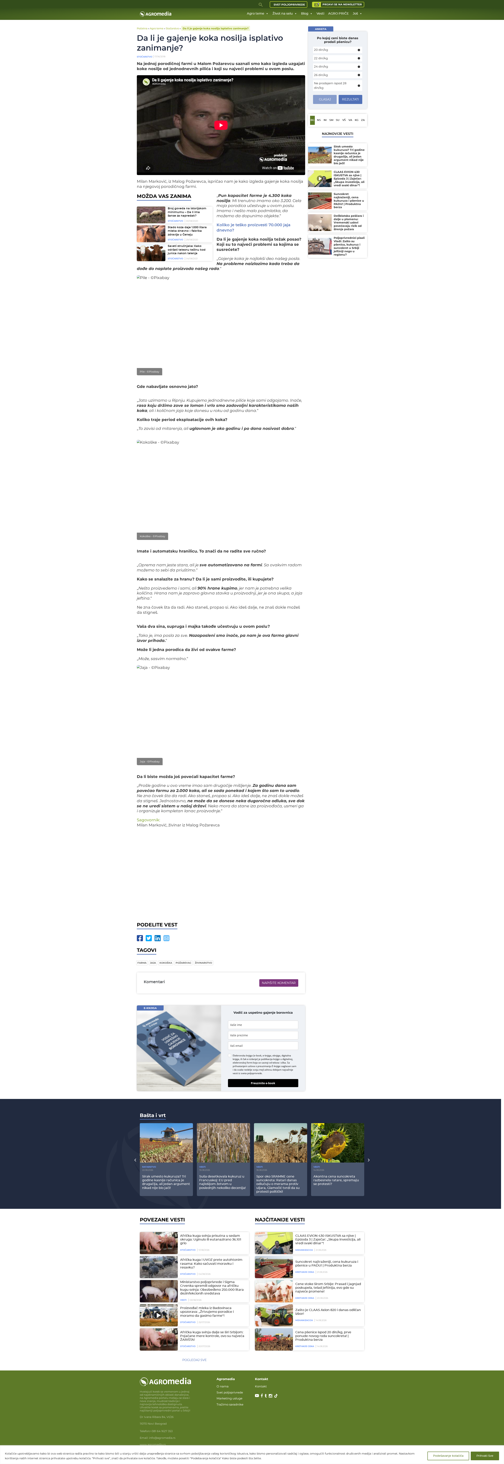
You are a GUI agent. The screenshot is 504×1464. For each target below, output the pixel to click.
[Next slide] (369, 1160)
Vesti (320, 13)
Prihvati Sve (484, 1456)
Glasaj (325, 99)
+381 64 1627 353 (161, 1431)
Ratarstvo (149, 1166)
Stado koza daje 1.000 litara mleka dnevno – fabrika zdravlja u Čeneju (187, 231)
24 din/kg (321, 66)
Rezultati (350, 99)
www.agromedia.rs (153, 1444)
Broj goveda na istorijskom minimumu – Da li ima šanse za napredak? (187, 212)
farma (141, 962)
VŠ (344, 120)
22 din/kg (321, 58)
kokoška (165, 962)
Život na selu (282, 13)
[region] (252, 1454)
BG (312, 120)
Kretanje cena (304, 1272)
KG (357, 120)
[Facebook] (140, 938)
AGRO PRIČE (338, 13)
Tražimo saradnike (230, 1404)
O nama (223, 1386)
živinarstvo (203, 962)
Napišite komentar (279, 983)
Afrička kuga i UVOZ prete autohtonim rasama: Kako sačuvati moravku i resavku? (211, 1263)
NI (325, 120)
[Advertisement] (221, 874)
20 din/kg (321, 50)
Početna (142, 28)
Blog (304, 13)
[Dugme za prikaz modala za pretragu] (261, 4)
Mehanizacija (304, 1250)
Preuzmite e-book (263, 1083)
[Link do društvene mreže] (257, 1395)
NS (319, 120)
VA (350, 120)
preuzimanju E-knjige (269, 1066)
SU (337, 120)
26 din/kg (321, 75)
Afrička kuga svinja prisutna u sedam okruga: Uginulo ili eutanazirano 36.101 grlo (210, 1239)
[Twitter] (149, 938)
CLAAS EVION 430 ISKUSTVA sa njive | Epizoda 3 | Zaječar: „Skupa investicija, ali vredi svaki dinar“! (327, 1239)
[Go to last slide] (135, 1160)
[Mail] (166, 938)
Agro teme (255, 13)
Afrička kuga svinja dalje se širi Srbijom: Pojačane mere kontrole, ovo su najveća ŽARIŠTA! (212, 1336)
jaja (153, 962)
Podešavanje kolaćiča (448, 1456)
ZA (363, 120)
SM (331, 120)
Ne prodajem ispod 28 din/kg (330, 85)
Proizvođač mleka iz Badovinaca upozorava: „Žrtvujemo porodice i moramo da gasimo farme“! (207, 1311)
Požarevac (183, 962)
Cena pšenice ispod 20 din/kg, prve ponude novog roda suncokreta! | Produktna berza (323, 1336)
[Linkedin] (158, 938)
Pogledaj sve (194, 1360)
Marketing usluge (229, 1398)
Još (355, 13)
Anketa (320, 29)
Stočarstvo (172, 28)
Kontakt (261, 1386)
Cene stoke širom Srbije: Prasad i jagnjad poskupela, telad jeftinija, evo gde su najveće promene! (328, 1287)
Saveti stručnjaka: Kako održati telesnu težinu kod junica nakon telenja (187, 250)
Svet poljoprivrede (289, 4)
